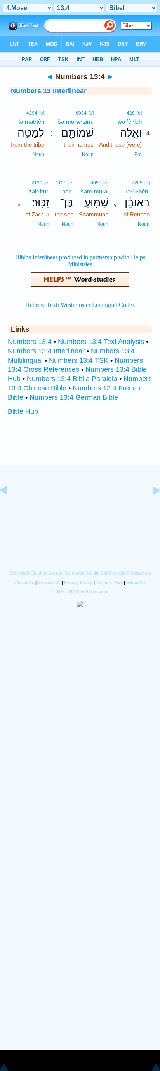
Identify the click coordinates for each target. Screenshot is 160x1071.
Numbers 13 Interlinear (49, 91)
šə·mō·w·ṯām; (76, 121)
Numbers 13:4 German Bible (74, 397)
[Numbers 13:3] (9, 508)
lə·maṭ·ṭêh (31, 121)
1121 (61, 183)
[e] (139, 113)
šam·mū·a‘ (94, 191)
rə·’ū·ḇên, (137, 191)
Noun (88, 154)
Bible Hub (23, 411)
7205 (137, 183)
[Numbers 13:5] (150, 508)
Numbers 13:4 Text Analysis (101, 342)
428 (131, 113)
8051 (95, 183)
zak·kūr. (39, 191)
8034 (81, 113)
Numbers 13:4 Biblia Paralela (72, 379)
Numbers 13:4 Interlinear (46, 351)
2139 (36, 183)
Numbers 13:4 (30, 342)
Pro (138, 154)
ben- (67, 191)
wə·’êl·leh (130, 121)
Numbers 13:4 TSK (78, 360)
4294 (31, 113)
